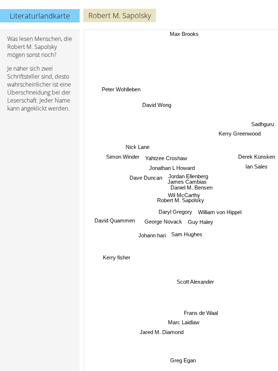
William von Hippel (219, 212)
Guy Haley (200, 222)
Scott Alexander (195, 282)
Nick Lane (137, 147)
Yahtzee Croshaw (166, 158)
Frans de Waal (201, 312)
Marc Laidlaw (183, 322)
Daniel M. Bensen (191, 187)
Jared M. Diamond (162, 332)
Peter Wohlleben (121, 90)
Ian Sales (257, 167)
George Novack (163, 221)
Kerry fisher (116, 257)
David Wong (156, 104)
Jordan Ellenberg (188, 176)
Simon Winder (122, 157)
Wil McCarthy (184, 195)
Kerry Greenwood (240, 134)
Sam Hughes (186, 234)
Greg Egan (182, 360)
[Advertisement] (40, 156)
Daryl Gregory (175, 212)
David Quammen (114, 221)
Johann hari (152, 235)
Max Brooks (184, 34)
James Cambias (187, 182)
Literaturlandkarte (40, 16)
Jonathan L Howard (172, 167)
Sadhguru (262, 124)
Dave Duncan (146, 177)
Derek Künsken (256, 157)
